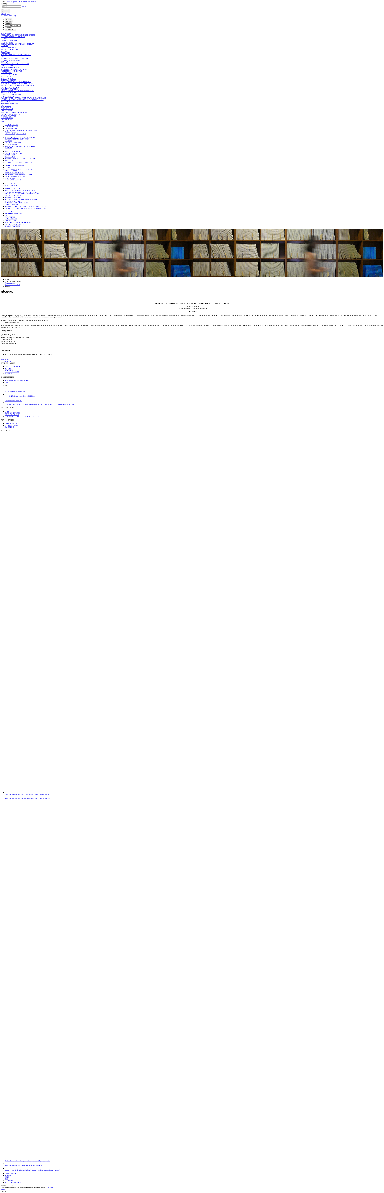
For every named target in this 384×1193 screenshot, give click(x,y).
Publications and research (13, 130)
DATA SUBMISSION (12, 423)
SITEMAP (8, 1175)
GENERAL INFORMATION (10, 60)
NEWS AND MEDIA (12, 372)
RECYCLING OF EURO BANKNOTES (14, 69)
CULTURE (4, 46)
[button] (23, 6)
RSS (6, 1179)
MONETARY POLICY (8, 47)
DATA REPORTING (7, 96)
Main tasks (8, 126)
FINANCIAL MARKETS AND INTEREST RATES (18, 85)
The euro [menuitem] (8, 23)
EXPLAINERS (6, 107)
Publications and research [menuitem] (13, 25)
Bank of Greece (27, 794)
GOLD (7, 411)
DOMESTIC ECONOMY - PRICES (12, 94)
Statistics (7, 132)
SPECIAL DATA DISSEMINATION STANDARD (17, 91)
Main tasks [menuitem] (9, 21)
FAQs (15, 392)
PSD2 (7, 382)
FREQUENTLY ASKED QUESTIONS (14, 112)
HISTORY (4, 38)
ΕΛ (5, 14)
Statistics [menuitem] (8, 27)
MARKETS (5, 56)
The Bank (8, 125)
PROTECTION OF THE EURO (11, 71)
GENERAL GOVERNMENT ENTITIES (14, 58)
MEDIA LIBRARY (7, 110)
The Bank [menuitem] (8, 19)
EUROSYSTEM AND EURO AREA (13, 37)
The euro (7, 128)
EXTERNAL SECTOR (8, 80)
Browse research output (12, 285)
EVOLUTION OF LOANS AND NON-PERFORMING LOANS (22, 100)
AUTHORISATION (11, 425)
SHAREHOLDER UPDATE (10, 103)
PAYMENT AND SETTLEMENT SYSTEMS (16, 55)
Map (13, 401)
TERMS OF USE (10, 1173)
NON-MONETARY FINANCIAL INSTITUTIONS (17, 83)
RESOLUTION (6, 53)
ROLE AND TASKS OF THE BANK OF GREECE (18, 35)
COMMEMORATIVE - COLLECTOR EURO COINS (22, 416)
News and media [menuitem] (10, 29)
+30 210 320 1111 (20, 396)
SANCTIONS (9, 427)
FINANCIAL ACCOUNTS (10, 87)
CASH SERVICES (7, 65)
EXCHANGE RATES (12, 415)
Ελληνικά (7, 118)
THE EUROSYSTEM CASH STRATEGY (15, 64)
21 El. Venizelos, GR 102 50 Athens (39, 404)
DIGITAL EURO (6, 73)
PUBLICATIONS (6, 76)
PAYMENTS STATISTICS (9, 89)
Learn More (49, 1188)
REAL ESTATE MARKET (9, 92)
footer (32, 1)
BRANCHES (9, 374)
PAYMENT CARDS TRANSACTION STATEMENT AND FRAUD (23, 98)
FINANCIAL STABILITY (9, 49)
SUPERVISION (6, 51)
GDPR (7, 1177)
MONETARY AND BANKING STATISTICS (16, 82)
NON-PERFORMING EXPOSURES (17, 380)
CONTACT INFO (7, 109)
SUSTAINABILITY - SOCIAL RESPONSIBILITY (17, 44)
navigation (11, 1)
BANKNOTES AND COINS (10, 67)
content (22, 1)
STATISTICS (9, 370)
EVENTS (4, 105)
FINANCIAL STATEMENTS (10, 114)
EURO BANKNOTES (12, 413)
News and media (10, 134)
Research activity (10, 283)
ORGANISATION (7, 42)
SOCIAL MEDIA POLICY (13, 1182)
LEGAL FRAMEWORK (9, 40)
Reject (3, 1189)
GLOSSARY (9, 1181)
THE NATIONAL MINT (9, 74)
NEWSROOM (5, 101)
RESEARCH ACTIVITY (9, 78)
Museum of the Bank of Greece (32, 1170)
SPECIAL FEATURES (8, 116)
